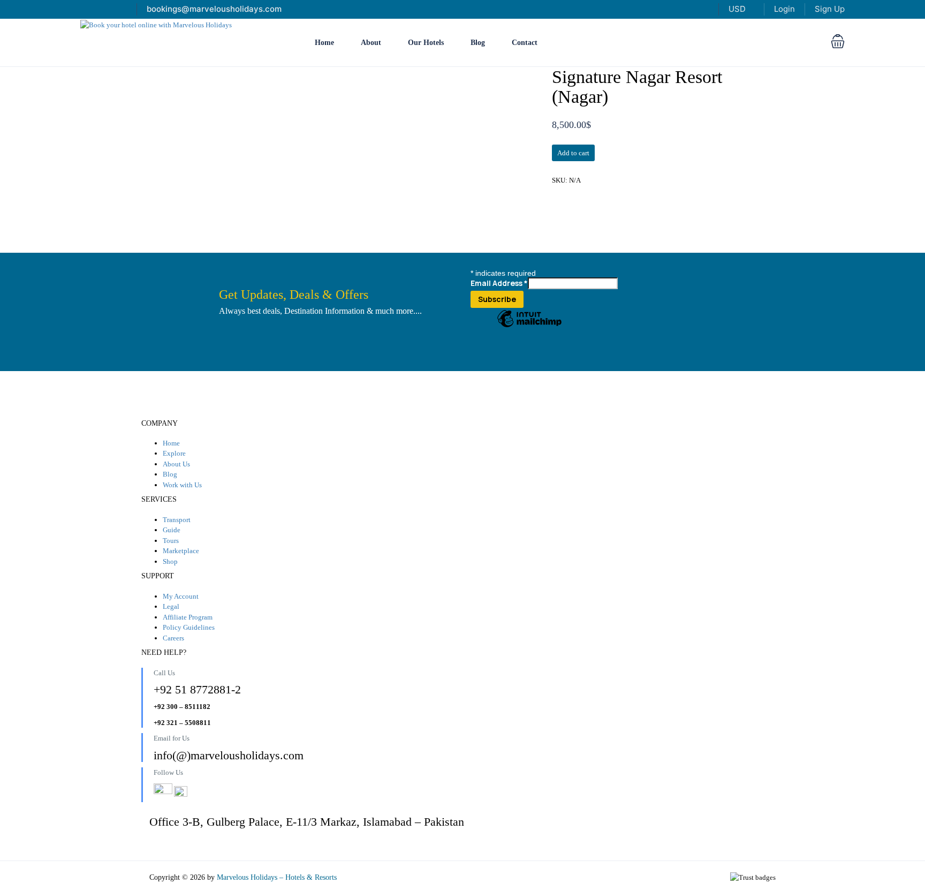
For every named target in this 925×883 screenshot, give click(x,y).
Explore (174, 453)
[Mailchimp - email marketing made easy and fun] (529, 326)
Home (324, 43)
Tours (171, 541)
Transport (177, 520)
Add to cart (573, 153)
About (371, 43)
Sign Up (830, 9)
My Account (181, 596)
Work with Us (182, 485)
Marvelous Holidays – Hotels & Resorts (277, 877)
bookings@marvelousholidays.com (214, 9)
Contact (524, 43)
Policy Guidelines (189, 627)
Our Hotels (426, 43)
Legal (171, 606)
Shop (170, 561)
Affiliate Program (188, 617)
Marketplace (181, 551)
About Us (176, 464)
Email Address (499, 283)
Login (784, 9)
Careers (173, 638)
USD (738, 9)
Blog (478, 43)
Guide (171, 530)
